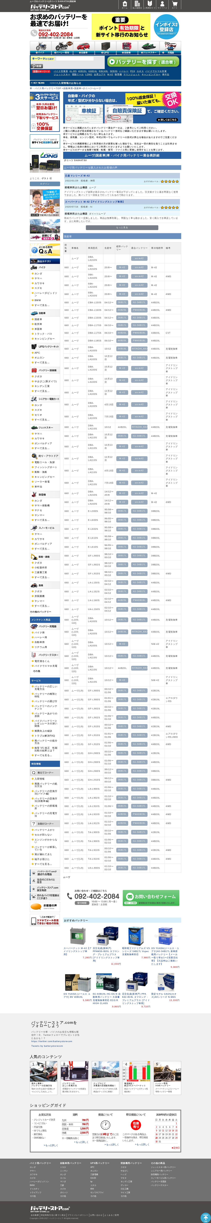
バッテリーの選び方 (46, 701)
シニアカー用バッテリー (161, 1171)
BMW (38, 300)
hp (91, 1181)
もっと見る (122, 227)
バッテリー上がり (45, 830)
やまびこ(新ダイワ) (46, 381)
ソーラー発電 (42, 481)
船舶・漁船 (41, 472)
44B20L (122, 310)
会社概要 (35, 1215)
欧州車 (38, 324)
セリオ (38, 415)
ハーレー (124, 71)
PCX (132, 71)
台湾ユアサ (100, 74)
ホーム (125, 8)
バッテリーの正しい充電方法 (46, 687)
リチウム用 (41, 647)
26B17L (122, 302)
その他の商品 (158, 1163)
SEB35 (114, 71)
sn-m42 (139, 258)
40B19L (82, 71)
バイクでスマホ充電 (156, 71)
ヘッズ (123, 1174)
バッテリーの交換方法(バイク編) (46, 792)
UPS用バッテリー (100, 1163)
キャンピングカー (151, 74)
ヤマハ (38, 278)
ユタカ (93, 1185)
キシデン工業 (42, 386)
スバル (63, 1178)
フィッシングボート (46, 467)
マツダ (63, 1181)
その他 (36, 671)
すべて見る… (42, 305)
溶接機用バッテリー (131, 1163)
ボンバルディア (43, 443)
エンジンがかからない (46, 840)
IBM (92, 1189)
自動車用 (68, 88)
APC (37, 353)
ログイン (45, 184)
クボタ (38, 376)
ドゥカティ (34, 1189)
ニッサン (64, 1171)
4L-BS (73, 71)
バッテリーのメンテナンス (46, 707)
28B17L (122, 511)
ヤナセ (38, 510)
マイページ (162, 8)
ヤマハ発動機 (42, 505)
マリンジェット (131, 74)
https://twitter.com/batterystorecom (51, 1041)
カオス (140, 71)
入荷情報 (40, 779)
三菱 (62, 1185)
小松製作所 (41, 567)
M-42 (110, 74)
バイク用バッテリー (40, 1163)
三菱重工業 (41, 572)
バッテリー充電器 (158, 1181)
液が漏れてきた (43, 854)
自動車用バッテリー (70, 1163)
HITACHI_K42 (140, 349)
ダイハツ (87, 88)
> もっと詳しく (51, 1145)
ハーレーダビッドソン (46, 294)
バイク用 (40, 632)
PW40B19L (139, 310)
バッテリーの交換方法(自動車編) (46, 799)
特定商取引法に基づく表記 (53, 1215)
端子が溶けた (42, 859)
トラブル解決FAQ (45, 735)
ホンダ (38, 273)
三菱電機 (94, 1174)
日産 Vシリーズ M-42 (77, 175)
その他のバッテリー (40, 612)
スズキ (38, 288)
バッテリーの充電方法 (46, 814)
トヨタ (63, 1167)
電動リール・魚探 (45, 462)
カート (175, 8)
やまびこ (124, 1171)
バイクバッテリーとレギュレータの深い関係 (46, 723)
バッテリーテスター (159, 1185)
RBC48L (103, 71)
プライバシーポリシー (78, 1215)
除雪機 (118, 74)
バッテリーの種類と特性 (46, 695)
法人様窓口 (137, 8)
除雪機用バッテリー (159, 1174)
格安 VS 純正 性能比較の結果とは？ (46, 749)
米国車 (38, 329)
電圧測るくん (42, 661)
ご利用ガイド (150, 8)
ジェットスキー (62, 74)
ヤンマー (40, 515)
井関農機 (40, 596)
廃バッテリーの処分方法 (46, 741)
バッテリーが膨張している (46, 848)
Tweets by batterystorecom (47, 1046)
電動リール (78, 74)
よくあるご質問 (111, 1215)
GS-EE (93, 1178)
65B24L (93, 71)
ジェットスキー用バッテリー (163, 1167)
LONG (88, 74)
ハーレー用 (41, 637)
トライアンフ (35, 1192)
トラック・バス (43, 334)
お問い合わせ (96, 1215)
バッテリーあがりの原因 (46, 714)
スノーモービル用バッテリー (163, 1178)
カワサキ (40, 283)
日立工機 (124, 1189)
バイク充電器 (61, 71)
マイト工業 (125, 1192)
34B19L (122, 349)
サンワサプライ (97, 1192)
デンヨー (124, 1185)
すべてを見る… (43, 755)
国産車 (77, 88)
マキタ (123, 1178)
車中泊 (165, 74)
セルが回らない (43, 834)
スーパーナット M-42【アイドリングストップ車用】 (95, 201)
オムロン (40, 357)
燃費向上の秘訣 (43, 731)
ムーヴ (97, 88)
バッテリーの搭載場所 (46, 807)
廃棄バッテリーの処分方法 (46, 784)
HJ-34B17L (139, 302)
